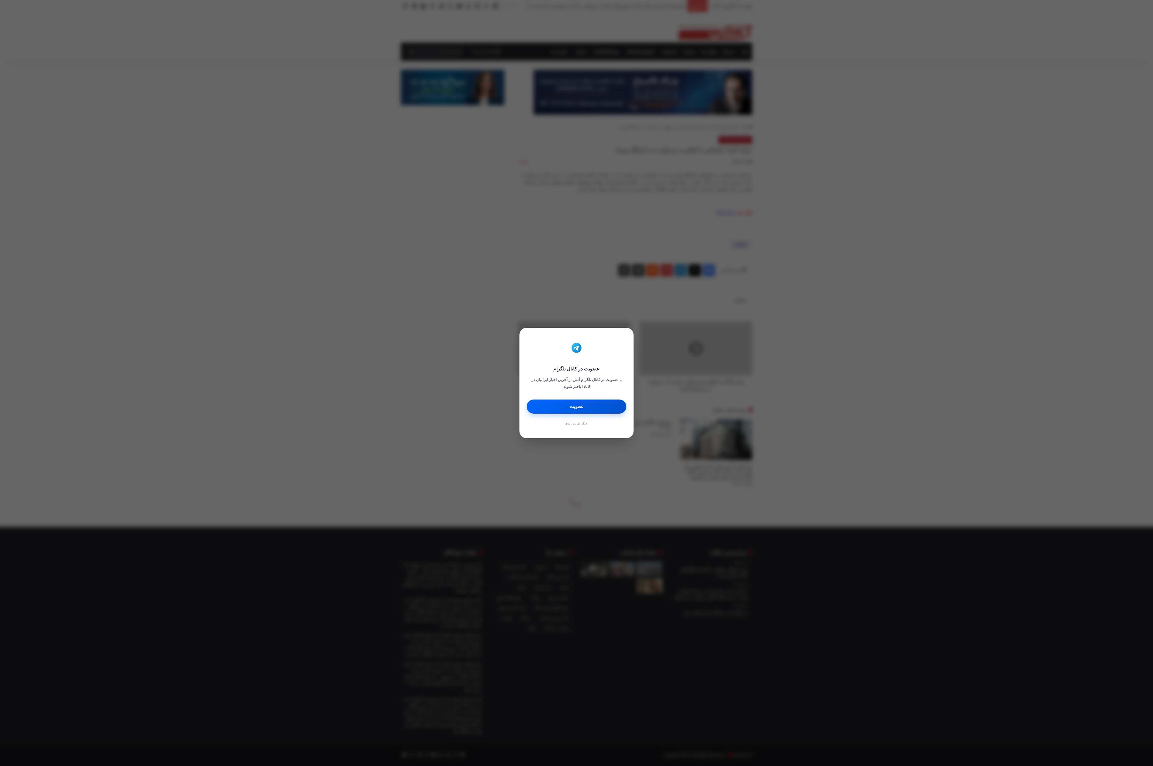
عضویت (576, 406)
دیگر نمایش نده (576, 423)
